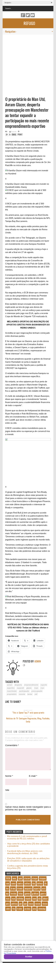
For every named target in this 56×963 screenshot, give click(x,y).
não (39, 898)
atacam (27, 878)
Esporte (14, 132)
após (20, 878)
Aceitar (28, 956)
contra (20, 883)
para (7, 903)
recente (22, 694)
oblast (45, 898)
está (43, 888)
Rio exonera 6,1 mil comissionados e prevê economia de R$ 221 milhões (27, 837)
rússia (44, 903)
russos (37, 903)
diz (46, 883)
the (13, 908)
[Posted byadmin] (14, 674)
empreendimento (31, 685)
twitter (28, 15)
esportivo (11, 688)
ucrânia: (27, 908)
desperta (18, 685)
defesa (40, 883)
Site (7, 790)
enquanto (28, 888)
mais (36, 688)
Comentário (12, 745)
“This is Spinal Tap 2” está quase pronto (28, 712)
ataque (35, 878)
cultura (27, 883)
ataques (42, 878)
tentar (29, 694)
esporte (44, 685)
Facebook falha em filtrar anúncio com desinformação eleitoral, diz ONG (24, 852)
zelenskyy (41, 908)
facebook (23, 15)
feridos (13, 893)
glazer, (29, 688)
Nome (9, 776)
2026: (8, 878)
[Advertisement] (25, 64)
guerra (43, 893)
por (20, 903)
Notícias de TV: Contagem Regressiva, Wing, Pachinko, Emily (28, 720)
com (7, 883)
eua (7, 893)
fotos (20, 893)
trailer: (20, 908)
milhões (20, 898)
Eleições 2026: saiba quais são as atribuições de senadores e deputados (28, 859)
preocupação (37, 691)
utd (36, 694)
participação (24, 691)
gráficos (35, 893)
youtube (32, 15)
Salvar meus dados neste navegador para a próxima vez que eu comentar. (28, 808)
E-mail (33, 776)
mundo (28, 898)
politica (14, 903)
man (42, 688)
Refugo (29, 23)
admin (37, 661)
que (25, 903)
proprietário (12, 694)
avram (9, 685)
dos (7, 888)
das (33, 883)
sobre (8, 908)
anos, (15, 878)
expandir (20, 688)
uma (34, 908)
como (13, 883)
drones (20, 888)
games (27, 893)
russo (31, 903)
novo (34, 898)
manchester (12, 691)
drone (13, 888)
